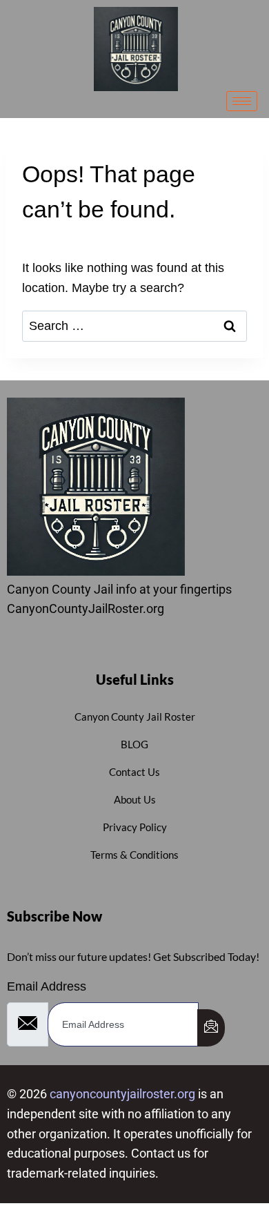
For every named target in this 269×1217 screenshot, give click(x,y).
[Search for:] (134, 326)
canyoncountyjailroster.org (122, 1094)
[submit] (211, 1027)
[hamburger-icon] (241, 101)
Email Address (46, 986)
